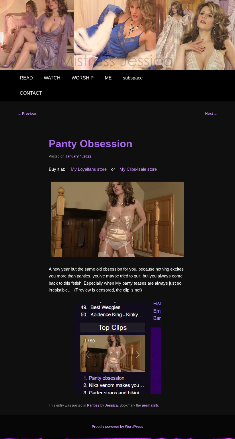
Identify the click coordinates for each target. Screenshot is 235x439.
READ (26, 77)
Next (211, 114)
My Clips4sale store (138, 169)
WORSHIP (83, 77)
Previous (27, 114)
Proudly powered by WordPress (117, 427)
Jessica (111, 405)
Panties (93, 405)
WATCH (52, 77)
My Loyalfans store (89, 169)
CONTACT (31, 93)
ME (108, 77)
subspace (133, 77)
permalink (150, 405)
